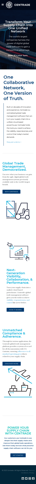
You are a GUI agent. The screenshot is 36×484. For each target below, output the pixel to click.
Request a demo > (14, 142)
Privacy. (31, 473)
